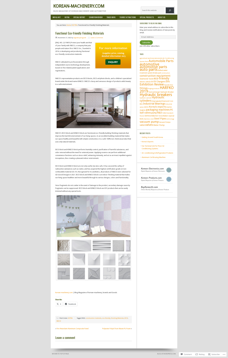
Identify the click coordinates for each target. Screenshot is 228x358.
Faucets (167, 85)
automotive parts (153, 67)
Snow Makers (163, 116)
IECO (126, 318)
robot (164, 113)
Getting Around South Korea (152, 137)
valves (149, 124)
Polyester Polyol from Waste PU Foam (116, 329)
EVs (168, 81)
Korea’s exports (157, 106)
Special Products (146, 17)
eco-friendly (106, 318)
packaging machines (158, 109)
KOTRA (67, 17)
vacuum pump (149, 121)
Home (68, 25)
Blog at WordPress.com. (166, 354)
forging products (153, 88)
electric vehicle (145, 82)
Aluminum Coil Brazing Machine (153, 157)
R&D (159, 112)
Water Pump (159, 125)
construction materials (93, 318)
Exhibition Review (96, 17)
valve (142, 125)
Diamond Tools (146, 79)
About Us (161, 17)
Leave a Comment (97, 38)
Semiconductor (151, 116)
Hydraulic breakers (156, 94)
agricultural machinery (147, 58)
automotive (149, 64)
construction (165, 73)
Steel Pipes (160, 118)
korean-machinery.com (64, 292)
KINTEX (146, 107)
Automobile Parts (161, 61)
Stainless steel (149, 119)
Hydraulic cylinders (152, 99)
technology (170, 119)
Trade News (110, 17)
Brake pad (157, 73)
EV (152, 81)
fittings (144, 88)
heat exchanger (154, 92)
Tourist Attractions (127, 17)
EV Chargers (159, 81)
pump (154, 113)
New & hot (57, 17)
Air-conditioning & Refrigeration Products (157, 153)
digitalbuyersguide (79, 38)
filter (171, 85)
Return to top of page (60, 354)
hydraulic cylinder (145, 98)
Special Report (79, 17)
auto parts (149, 69)
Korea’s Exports (147, 142)
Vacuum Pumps (164, 122)
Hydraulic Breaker (167, 92)
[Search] (170, 10)
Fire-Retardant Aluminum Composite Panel (73, 329)
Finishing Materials (117, 318)
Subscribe (146, 42)
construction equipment (155, 75)
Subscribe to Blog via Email (151, 23)
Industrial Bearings (154, 103)
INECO (59, 321)
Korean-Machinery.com (78, 6)
